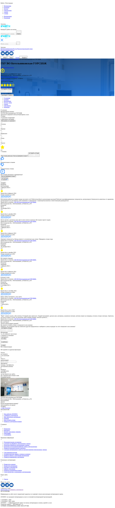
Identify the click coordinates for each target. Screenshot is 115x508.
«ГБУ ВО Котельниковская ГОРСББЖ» (25, 202)
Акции (6, 12)
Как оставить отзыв (9, 420)
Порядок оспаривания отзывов (13, 470)
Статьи (6, 13)
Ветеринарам (8, 16)
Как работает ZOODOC (11, 414)
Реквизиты (7, 428)
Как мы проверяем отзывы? (8, 176)
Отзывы (6, 99)
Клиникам (7, 18)
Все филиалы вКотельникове (9, 77)
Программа (7, 433)
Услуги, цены (8, 102)
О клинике (7, 98)
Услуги (6, 9)
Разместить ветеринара (10, 466)
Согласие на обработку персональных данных (17, 443)
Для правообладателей (10, 452)
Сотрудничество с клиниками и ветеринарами (17, 472)
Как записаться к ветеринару (12, 417)
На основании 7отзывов (8, 87)
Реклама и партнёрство (10, 467)
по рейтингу (4, 342)
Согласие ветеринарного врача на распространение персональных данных (25, 449)
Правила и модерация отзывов (13, 421)
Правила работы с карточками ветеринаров (16, 455)
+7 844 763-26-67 (5, 80)
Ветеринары (7, 6)
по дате (3, 183)
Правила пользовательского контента (15, 448)
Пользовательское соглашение (12, 442)
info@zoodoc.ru (5, 489)
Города (6, 479)
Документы (7, 105)
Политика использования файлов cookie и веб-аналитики (20, 446)
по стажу (3, 338)
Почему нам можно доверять (12, 432)
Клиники (6, 7)
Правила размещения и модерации (14, 457)
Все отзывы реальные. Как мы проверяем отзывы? (14, 156)
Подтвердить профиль (7, 95)
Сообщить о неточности (11, 415)
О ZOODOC (7, 435)
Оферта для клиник (9, 469)
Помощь (6, 418)
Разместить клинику (10, 464)
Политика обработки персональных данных (16, 445)
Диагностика (8, 10)
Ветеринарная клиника (7, 67)
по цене (3, 345)
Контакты (7, 430)
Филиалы (7, 107)
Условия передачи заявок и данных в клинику (17, 454)
